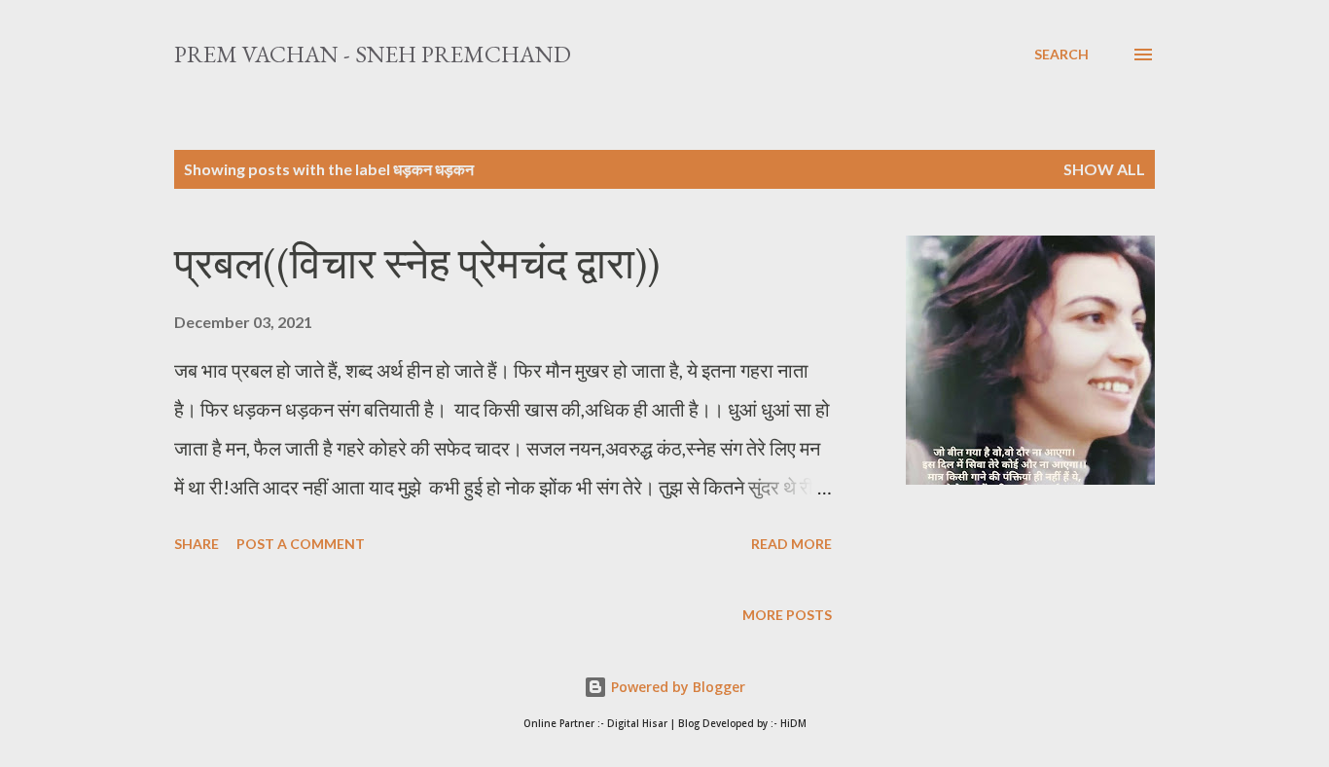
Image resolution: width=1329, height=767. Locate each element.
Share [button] (196, 543)
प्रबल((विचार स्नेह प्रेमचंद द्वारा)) (417, 263)
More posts (787, 614)
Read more (791, 543)
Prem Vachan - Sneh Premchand (372, 54)
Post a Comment (300, 543)
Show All (1104, 169)
